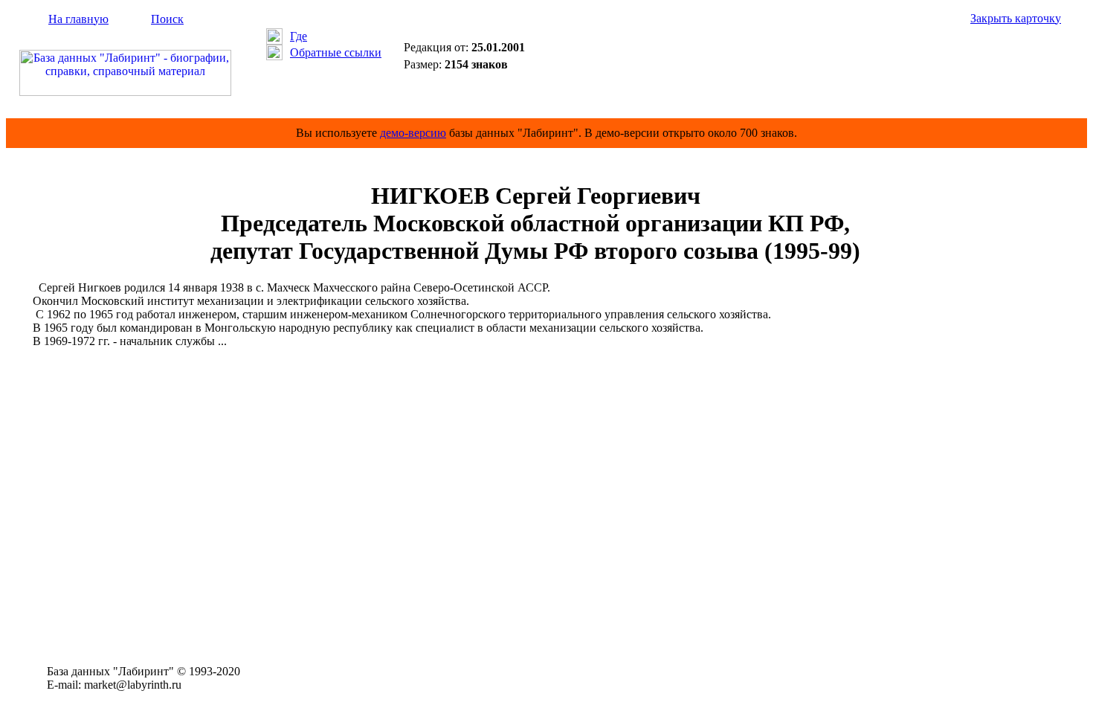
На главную (78, 19)
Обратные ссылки (335, 52)
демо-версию (413, 132)
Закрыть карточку (1015, 18)
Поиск (167, 19)
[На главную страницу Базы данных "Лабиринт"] (125, 92)
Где (298, 36)
